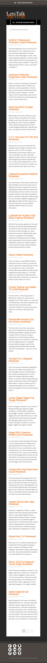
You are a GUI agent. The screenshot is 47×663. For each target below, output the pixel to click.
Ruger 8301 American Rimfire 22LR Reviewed (20, 433)
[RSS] (15, 654)
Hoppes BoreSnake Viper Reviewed (21, 503)
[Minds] (19, 647)
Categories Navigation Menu (25, 22)
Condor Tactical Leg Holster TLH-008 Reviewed (22, 288)
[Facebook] (10, 647)
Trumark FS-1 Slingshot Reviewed (20, 359)
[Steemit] (10, 651)
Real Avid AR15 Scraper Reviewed (21, 108)
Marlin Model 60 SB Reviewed (18, 593)
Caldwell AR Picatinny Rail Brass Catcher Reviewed (22, 216)
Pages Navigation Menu (25, 3)
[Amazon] (19, 654)
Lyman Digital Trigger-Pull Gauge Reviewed (21, 399)
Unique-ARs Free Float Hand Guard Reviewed (23, 470)
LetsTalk (15, 13)
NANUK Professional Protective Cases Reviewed (22, 41)
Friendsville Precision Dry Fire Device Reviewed (21, 320)
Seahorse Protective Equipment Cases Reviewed (23, 75)
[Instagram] (19, 651)
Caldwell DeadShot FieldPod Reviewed (23, 175)
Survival (15, 15)
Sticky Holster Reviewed (21, 254)
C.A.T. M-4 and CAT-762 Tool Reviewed (23, 138)
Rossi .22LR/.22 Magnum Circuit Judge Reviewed (21, 563)
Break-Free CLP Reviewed (22, 536)
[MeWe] (15, 651)
